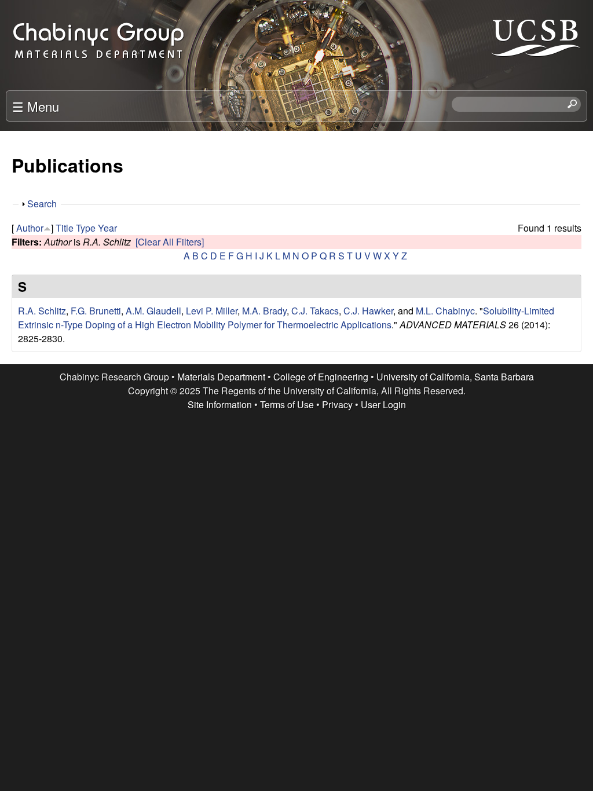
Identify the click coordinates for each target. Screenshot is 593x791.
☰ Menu (35, 106)
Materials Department (221, 376)
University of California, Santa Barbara (455, 376)
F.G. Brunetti (96, 310)
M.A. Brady (264, 310)
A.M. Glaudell (153, 310)
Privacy (337, 404)
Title (65, 228)
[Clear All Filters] (170, 241)
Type (86, 228)
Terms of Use (287, 404)
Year (107, 228)
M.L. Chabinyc (445, 310)
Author (29, 228)
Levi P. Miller (211, 310)
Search (42, 203)
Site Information (220, 404)
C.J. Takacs (315, 310)
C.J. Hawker (368, 310)
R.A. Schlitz (42, 310)
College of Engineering (320, 376)
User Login (383, 404)
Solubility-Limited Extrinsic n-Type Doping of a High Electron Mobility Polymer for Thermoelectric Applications (286, 317)
